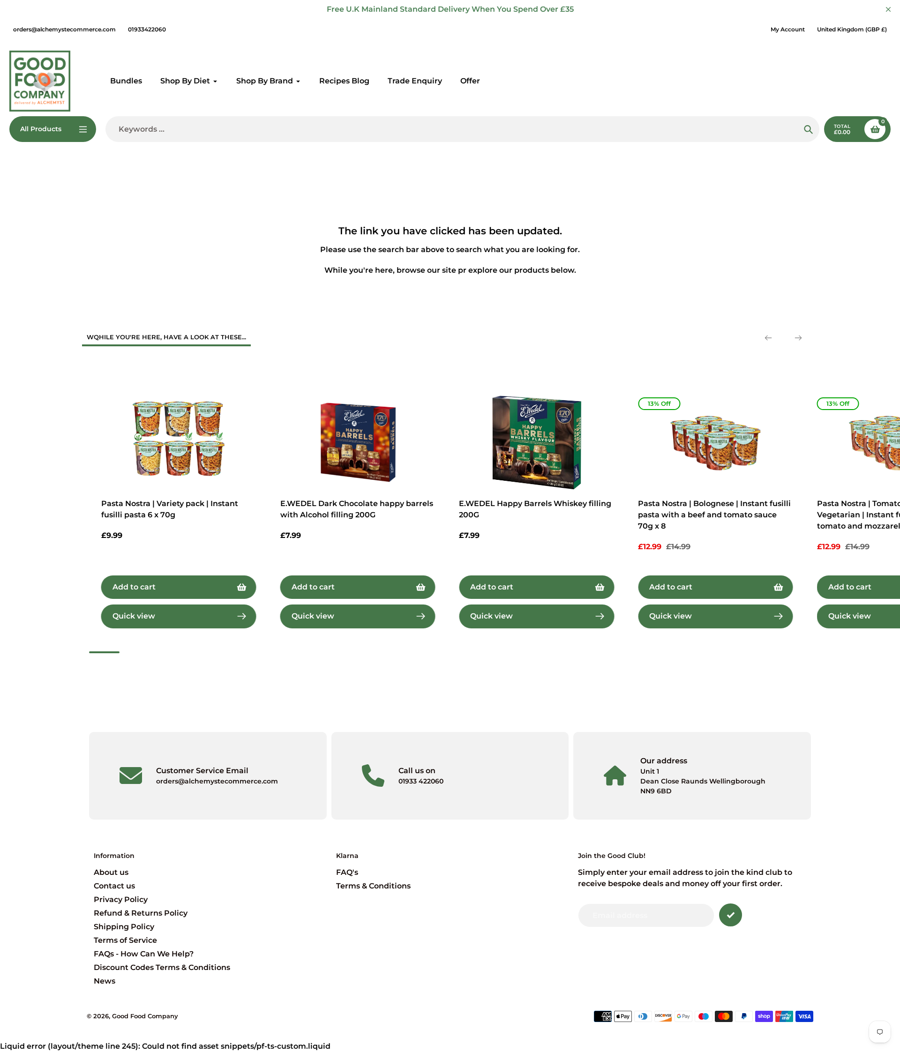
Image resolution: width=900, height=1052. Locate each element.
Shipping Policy (124, 926)
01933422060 (147, 29)
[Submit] (730, 914)
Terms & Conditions (373, 885)
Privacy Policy (121, 899)
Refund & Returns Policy (141, 913)
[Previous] (768, 338)
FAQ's (347, 872)
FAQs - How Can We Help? (144, 953)
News (104, 981)
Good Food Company (145, 1016)
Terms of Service (125, 940)
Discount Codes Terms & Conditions (162, 967)
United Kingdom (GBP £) (852, 29)
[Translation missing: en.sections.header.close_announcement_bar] (888, 9)
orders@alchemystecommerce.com (64, 29)
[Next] (798, 338)
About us (111, 872)
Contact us (114, 885)
